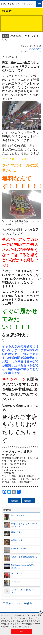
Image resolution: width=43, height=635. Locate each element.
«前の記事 (14, 501)
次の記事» (28, 501)
